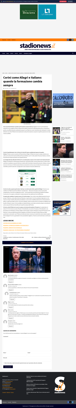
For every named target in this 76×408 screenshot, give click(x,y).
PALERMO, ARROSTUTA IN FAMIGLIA (12, 227)
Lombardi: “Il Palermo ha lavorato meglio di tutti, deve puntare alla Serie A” (67, 169)
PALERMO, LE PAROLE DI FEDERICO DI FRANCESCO (16, 225)
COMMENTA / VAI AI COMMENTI (27, 242)
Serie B (16, 53)
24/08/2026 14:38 (69, 171)
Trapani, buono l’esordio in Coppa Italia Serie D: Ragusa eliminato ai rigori (37, 389)
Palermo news (27, 232)
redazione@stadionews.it (7, 387)
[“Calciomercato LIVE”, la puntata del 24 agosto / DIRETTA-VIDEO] (63, 100)
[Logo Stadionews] (59, 384)
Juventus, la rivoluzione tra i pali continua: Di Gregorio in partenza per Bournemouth (66, 176)
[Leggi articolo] (56, 130)
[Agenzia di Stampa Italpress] (62, 207)
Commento (5, 336)
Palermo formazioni (20, 232)
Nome (4, 352)
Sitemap (8, 392)
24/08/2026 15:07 (61, 156)
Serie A (11, 53)
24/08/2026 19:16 (61, 106)
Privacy (12, 392)
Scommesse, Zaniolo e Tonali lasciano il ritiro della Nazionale (13, 237)
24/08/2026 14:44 (69, 164)
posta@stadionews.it (6, 384)
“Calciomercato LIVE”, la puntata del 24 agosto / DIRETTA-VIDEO (63, 103)
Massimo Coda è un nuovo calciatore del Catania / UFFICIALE (36, 377)
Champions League (28, 53)
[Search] (73, 53)
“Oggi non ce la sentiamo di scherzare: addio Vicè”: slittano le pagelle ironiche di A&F (66, 129)
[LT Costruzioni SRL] (47, 11)
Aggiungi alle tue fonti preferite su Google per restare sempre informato (20, 1)
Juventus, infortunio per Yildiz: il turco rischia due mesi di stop (63, 153)
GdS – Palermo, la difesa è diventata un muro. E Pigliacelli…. (41, 237)
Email (29, 352)
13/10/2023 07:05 (13, 88)
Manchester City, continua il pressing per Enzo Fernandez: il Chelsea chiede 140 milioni (66, 161)
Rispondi (11, 282)
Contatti (8, 39)
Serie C (20, 53)
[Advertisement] (38, 29)
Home (3, 53)
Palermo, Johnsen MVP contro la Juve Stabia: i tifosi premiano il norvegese (36, 385)
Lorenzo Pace (6, 88)
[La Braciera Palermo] (29, 11)
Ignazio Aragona (9, 381)
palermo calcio (8, 232)
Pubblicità (13, 39)
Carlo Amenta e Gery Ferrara (66, 132)
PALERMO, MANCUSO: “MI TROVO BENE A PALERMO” (16, 230)
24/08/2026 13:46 (64, 180)
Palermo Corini (14, 232)
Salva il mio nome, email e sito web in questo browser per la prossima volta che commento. (23, 362)
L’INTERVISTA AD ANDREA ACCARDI (12, 223)
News (7, 53)
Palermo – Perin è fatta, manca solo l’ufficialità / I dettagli (66, 138)
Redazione (4, 39)
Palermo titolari (33, 232)
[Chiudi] (74, 1)
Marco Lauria (12, 388)
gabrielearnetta (64, 178)
